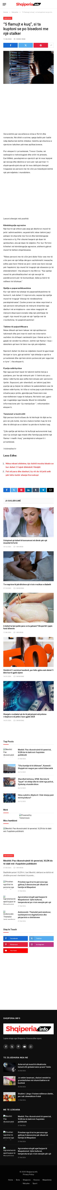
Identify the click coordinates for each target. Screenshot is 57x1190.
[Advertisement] (28, 108)
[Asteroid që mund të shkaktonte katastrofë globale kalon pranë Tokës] (9, 1067)
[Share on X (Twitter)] (25, 45)
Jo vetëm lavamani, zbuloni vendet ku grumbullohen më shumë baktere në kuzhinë (34, 1080)
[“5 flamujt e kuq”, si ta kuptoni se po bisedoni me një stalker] (28, 67)
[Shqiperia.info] (28, 4)
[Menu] (4, 4)
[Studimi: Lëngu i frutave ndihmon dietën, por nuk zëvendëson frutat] (9, 1096)
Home (10, 1180)
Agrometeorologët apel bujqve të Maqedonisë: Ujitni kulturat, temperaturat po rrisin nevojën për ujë (34, 899)
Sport (35, 1183)
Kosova (37, 1180)
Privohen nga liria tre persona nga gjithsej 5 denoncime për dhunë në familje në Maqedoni (33, 884)
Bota (18, 1180)
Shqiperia (26, 1180)
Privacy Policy (28, 1174)
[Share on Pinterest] (41, 45)
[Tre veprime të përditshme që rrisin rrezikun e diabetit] (28, 566)
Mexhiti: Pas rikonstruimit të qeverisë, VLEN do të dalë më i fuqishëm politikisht (34, 752)
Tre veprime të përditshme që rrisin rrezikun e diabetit (27, 584)
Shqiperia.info (32, 1172)
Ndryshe (7, 18)
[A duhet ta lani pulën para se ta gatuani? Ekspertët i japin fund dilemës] (28, 608)
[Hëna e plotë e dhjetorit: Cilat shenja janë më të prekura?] (9, 798)
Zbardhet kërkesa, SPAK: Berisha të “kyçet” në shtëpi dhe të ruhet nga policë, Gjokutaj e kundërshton (36, 781)
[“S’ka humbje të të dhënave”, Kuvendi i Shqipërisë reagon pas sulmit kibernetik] (9, 768)
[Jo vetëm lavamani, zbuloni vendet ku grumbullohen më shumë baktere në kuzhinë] (9, 1080)
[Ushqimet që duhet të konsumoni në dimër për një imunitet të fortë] (28, 522)
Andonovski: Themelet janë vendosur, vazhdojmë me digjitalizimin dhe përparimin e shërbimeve (34, 914)
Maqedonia (8, 855)
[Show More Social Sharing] (51, 45)
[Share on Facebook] (10, 45)
